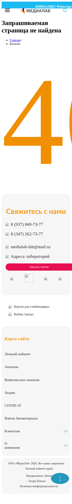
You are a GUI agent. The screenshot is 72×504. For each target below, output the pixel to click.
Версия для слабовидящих (32, 306)
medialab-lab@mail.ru (30, 246)
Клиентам (12, 431)
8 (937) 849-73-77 (27, 224)
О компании (12, 446)
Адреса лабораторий (30, 256)
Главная (15, 40)
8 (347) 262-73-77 (27, 233)
